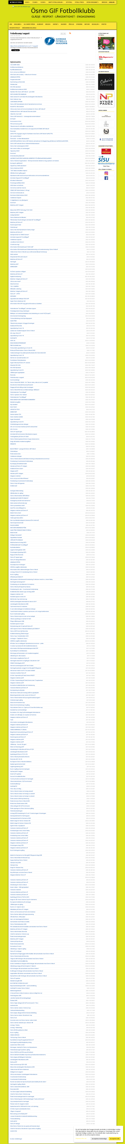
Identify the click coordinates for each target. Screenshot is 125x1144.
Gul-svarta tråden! (15, 136)
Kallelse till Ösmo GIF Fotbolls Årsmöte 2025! (23, 111)
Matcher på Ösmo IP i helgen (18, 929)
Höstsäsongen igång (16, 700)
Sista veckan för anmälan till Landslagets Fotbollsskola (26, 97)
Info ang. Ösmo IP (15, 333)
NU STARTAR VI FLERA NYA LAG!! (19, 983)
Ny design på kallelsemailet (18, 464)
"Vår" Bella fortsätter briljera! (18, 170)
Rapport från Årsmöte (16, 555)
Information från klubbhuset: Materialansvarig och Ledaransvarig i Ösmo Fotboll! (34, 249)
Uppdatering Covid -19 (17, 328)
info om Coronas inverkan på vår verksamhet (23, 427)
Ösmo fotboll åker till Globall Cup (20, 858)
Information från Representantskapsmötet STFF (24, 648)
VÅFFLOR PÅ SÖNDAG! (16, 540)
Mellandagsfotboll (15, 991)
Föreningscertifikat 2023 (17, 183)
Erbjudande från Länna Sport (18, 257)
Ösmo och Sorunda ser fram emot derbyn (22, 912)
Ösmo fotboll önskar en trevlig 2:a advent (22, 793)
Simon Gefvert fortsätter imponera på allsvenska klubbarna (28, 1055)
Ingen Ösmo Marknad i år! (18, 301)
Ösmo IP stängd (15, 1123)
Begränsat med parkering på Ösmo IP (21, 732)
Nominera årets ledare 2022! (19, 195)
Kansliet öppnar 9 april (17, 624)
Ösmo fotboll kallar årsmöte (18, 931)
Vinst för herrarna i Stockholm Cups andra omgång (25, 1128)
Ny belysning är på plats (17, 690)
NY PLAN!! (13, 119)
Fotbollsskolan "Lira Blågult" (18, 397)
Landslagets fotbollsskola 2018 (19, 604)
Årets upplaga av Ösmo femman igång (22, 808)
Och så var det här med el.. (18, 188)
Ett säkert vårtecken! (16, 180)
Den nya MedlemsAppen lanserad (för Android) (24, 520)
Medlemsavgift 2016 (16, 981)
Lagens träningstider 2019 (17, 550)
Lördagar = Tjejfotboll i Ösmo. (19, 638)
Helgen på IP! (14, 471)
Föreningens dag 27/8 (16, 845)
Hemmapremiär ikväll (16, 523)
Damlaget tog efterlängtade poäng (20, 1042)
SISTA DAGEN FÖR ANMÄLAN (18, 94)
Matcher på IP (14, 264)
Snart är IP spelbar (15, 774)
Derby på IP (13, 1062)
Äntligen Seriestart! (16, 535)
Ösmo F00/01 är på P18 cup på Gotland (21, 1052)
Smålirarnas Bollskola (16, 67)
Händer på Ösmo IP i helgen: (18, 466)
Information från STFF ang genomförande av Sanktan (26, 303)
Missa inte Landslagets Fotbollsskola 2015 (22, 1067)
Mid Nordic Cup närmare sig (18, 599)
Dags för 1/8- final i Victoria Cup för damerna (23, 899)
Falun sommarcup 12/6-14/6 (18, 1064)
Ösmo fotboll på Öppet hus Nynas (20, 587)
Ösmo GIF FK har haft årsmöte (19, 631)
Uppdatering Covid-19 (16, 370)
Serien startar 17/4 (15, 414)
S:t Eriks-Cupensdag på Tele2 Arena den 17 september (26, 680)
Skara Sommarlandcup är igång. (20, 705)
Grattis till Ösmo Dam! (16, 468)
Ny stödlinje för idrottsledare (18, 651)
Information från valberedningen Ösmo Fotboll (24, 569)
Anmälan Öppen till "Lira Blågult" (19, 178)
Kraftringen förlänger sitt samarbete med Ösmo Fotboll (26, 971)
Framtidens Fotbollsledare (18, 360)
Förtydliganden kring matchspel (19, 311)
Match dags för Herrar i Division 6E (20, 821)
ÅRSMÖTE (13, 444)
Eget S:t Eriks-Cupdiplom (17, 826)
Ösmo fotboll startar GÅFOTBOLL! (19, 496)
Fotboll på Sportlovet (16, 941)
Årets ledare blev (15, 454)
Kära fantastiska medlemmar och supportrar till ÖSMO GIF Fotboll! (29, 129)
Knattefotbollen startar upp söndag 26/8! (22, 592)
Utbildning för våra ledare (18, 656)
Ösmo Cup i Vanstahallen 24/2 (19, 636)
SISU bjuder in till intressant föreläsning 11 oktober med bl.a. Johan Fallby (31, 579)
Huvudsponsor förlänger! (17, 564)
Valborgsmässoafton (16, 518)
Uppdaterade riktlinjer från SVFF (19, 299)
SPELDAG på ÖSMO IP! (16, 577)
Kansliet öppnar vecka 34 (18, 596)
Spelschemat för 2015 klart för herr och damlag (24, 1106)
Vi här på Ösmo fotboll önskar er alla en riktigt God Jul (26, 993)
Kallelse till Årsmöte (16, 326)
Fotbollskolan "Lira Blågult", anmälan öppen (23, 308)
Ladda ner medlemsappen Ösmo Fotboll (22, 331)
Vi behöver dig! (14, 244)
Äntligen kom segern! (16, 1072)
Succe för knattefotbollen (17, 776)
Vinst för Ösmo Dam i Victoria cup (20, 1094)
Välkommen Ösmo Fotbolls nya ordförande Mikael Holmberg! (28, 252)
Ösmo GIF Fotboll (16, 2)
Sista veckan (14, 254)
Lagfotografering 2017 (16, 766)
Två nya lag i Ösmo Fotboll (18, 1037)
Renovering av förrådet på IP (18, 1114)
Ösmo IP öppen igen (16, 557)
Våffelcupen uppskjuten (17, 372)
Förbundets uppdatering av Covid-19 (21, 348)
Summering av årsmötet (17, 82)
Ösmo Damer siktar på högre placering (22, 914)
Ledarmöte (13, 1131)
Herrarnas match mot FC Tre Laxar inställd (22, 670)
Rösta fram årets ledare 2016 (18, 803)
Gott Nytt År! (13, 786)
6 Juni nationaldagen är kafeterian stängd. (23, 609)
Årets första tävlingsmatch (18, 936)
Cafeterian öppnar (16, 239)
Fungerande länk (15, 79)
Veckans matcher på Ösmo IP (19, 828)
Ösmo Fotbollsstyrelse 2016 (18, 924)
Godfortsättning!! (15, 784)
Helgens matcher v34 (16, 594)
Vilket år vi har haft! (16, 114)
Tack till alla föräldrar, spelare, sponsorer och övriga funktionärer (29, 611)
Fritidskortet (13, 84)
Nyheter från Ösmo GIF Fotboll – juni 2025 (22, 92)
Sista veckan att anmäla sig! (18, 503)
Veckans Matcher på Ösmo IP (19, 688)
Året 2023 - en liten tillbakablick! (19, 138)
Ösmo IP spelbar (15, 978)
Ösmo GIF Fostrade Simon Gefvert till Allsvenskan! (24, 143)
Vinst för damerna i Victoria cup (19, 934)
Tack (11, 720)
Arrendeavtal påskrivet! (17, 156)
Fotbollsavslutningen (16, 811)
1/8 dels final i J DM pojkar (17, 917)
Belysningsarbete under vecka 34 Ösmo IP (23, 695)
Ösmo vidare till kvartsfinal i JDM (19, 1087)
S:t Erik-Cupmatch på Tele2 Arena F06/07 (22, 675)
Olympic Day (14, 865)
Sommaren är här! (15, 121)
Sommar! (13, 153)
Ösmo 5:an (13, 1018)
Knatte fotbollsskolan (55, 2)
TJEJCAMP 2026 (15, 65)
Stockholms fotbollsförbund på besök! (21, 385)
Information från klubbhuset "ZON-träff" (21, 247)
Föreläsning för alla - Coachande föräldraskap (24, 589)
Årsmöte (12, 375)
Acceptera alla (114, 1139)
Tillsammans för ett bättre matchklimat (21, 126)
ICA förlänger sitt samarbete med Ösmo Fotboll (24, 968)
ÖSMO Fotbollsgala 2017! (17, 663)
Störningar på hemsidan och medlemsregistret (24, 653)
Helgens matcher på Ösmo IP (19, 510)
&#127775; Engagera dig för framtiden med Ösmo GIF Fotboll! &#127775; (31, 134)
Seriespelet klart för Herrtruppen (20, 816)
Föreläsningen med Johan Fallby (20, 830)
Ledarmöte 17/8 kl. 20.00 (17, 1045)
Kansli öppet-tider (15, 225)
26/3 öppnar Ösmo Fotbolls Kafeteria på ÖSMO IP (25, 629)
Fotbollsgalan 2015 (15, 995)
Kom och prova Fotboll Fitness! (19, 478)
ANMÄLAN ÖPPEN (15, 77)
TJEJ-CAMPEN (14, 286)
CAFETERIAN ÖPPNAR (16, 102)
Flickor (43, 2)
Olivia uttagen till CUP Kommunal (20, 806)
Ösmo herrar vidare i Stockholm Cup (21, 1015)
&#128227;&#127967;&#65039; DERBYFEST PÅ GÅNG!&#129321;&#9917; (31, 158)
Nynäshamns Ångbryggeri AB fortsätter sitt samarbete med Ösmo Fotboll (32, 954)
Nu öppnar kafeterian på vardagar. (20, 902)
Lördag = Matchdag (16, 1027)
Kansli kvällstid (14, 525)
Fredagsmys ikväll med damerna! (20, 500)
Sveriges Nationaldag (16, 491)
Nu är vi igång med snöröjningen (20, 769)
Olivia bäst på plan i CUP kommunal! (21, 781)
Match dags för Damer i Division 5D (20, 823)
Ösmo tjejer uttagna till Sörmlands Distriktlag (23, 1013)
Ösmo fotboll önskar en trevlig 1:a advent (22, 796)
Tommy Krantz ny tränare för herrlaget (21, 779)
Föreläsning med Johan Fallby (19, 835)
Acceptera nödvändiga (99, 1139)
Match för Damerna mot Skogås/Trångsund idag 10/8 (26, 855)
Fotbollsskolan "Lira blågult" (18, 392)
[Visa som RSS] (70, 33)
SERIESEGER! (13, 267)
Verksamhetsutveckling (17, 1010)
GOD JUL (12, 340)
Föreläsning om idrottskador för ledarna (22, 584)
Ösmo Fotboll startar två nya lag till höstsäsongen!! (25, 697)
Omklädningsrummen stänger (19, 424)
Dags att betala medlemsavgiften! (20, 441)
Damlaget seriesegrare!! (17, 582)
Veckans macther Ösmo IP (18, 673)
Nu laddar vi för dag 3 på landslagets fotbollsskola (25, 712)
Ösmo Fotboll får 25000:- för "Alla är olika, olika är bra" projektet (29, 382)
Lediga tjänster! (14, 215)
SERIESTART (13, 412)
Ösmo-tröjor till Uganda (17, 483)
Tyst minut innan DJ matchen (18, 606)
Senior (27, 2)
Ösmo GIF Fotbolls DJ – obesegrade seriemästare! (25, 116)
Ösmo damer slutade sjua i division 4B (21, 1023)
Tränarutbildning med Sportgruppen (21, 318)
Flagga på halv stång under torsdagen (21, 387)
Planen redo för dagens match (19, 1104)
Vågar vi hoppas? (15, 1111)
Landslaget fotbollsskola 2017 (19, 752)
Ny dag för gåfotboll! (16, 163)
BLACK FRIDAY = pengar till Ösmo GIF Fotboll (23, 449)
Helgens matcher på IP (17, 678)
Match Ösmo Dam (15, 513)
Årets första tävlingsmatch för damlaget (22, 1096)
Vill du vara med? (15, 281)
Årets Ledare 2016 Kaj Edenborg (19, 798)
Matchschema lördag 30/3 (18, 542)
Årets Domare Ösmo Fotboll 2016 (20, 801)
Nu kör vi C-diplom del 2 (17, 907)
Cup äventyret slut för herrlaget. (19, 1101)
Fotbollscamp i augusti (19, 33)
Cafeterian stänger (16, 456)
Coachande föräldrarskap (18, 1077)
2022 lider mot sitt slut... (17, 185)
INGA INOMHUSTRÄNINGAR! (18, 343)
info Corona (13, 429)
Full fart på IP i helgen (16, 771)
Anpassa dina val (81, 1138)
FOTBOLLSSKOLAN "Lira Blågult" (19, 545)
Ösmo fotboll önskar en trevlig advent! (21, 791)
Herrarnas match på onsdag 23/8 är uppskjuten (24, 693)
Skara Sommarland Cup (17, 702)
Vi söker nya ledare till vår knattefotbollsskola (23, 646)
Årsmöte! (13, 131)
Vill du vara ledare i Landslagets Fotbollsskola (23, 1074)
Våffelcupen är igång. (16, 904)
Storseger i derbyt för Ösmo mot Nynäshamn (23, 1047)
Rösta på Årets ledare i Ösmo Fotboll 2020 (22, 350)
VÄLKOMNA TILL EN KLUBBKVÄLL (19, 961)
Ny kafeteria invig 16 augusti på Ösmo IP (22, 1040)
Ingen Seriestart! (15, 419)
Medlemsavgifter (15, 402)
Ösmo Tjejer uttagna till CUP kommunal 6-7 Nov (24, 1003)
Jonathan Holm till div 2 (17, 242)
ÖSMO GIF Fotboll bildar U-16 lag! (19, 190)
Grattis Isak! (13, 486)
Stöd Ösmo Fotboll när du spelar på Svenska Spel (25, 1126)
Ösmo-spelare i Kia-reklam (18, 395)
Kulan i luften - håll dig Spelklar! (19, 887)
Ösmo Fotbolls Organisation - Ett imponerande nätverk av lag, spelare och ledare (34, 161)
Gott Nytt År (13, 338)
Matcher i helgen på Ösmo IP (18, 279)
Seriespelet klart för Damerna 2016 (20, 818)
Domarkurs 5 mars (15, 946)
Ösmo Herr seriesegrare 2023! (19, 146)
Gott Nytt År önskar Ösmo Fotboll (19, 988)
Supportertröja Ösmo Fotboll (18, 860)
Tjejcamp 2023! (14, 151)
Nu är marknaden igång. (17, 614)
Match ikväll (13, 532)
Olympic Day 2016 (15, 862)
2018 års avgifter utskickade (18, 641)
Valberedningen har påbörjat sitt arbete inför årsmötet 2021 (28, 353)
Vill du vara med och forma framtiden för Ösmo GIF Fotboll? (27, 109)
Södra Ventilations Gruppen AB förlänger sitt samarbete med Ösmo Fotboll (32, 963)
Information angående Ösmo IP (19, 658)
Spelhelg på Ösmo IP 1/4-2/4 (19, 754)
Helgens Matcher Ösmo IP (18, 875)
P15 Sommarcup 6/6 (16, 124)
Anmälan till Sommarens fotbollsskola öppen (23, 434)
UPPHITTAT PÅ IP (15, 409)
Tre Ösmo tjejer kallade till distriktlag (21, 1091)
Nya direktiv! (14, 404)
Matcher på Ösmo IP (16, 222)
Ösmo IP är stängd (15, 951)
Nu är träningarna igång (17, 850)
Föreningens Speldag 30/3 (18, 552)
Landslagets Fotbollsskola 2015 (19, 1059)
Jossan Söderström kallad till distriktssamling (23, 1116)
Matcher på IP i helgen (17, 205)
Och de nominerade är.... (17, 193)
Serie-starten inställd (16, 417)
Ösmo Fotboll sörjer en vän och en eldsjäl (22, 616)
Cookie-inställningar (16, 1139)
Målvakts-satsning (15, 289)
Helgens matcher (15, 476)
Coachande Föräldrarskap (18, 1079)
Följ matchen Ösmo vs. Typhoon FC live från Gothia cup (26, 707)
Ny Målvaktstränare (16, 70)
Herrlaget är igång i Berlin (17, 1084)
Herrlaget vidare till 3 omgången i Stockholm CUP (25, 661)
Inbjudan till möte (15, 365)
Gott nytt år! (13, 1121)
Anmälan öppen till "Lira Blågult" (19, 237)
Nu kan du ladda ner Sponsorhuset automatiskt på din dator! (28, 1082)
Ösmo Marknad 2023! (16, 168)
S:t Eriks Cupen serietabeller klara (20, 1109)
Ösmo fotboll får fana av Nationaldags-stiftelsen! (24, 390)
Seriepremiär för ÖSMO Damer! (19, 234)
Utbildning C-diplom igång (18, 949)
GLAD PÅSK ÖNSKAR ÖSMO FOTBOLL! (20, 530)
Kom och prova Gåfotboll (17, 72)
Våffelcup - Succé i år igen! (18, 744)
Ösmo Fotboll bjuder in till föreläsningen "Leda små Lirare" (27, 1099)
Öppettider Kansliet (16, 537)
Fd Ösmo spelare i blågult (18, 271)
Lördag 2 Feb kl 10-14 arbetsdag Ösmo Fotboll (23, 572)
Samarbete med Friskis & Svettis (19, 922)
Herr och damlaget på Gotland (19, 919)
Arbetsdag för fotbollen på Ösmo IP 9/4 (22, 749)
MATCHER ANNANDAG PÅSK (18, 528)
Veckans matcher (15, 890)
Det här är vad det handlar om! (19, 358)
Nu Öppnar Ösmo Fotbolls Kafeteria (20, 761)
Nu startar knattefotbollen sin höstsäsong (22, 685)
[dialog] (98, 1134)
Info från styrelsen (15, 87)
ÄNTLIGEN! (13, 296)
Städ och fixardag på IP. (17, 747)
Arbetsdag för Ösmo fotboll (18, 885)
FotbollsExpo (14, 451)
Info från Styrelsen (15, 367)
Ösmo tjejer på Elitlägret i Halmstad (20, 1057)
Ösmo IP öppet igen (16, 432)
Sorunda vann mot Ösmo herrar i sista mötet (23, 1020)
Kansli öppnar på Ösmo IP (18, 737)
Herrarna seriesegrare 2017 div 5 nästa (21, 665)
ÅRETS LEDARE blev (15, 345)
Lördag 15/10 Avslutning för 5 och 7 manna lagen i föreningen (28, 813)
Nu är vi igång (14, 1032)
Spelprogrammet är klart (17, 764)
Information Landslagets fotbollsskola (21, 722)
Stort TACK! (13, 407)
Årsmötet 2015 (14, 1089)
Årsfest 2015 (13, 1000)
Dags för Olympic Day (16, 867)
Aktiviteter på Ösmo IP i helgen (19, 909)
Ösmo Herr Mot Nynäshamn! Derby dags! (22, 230)
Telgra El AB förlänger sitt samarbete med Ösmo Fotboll (26, 958)
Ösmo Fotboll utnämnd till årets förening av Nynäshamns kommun (29, 459)
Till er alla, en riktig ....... (16, 789)
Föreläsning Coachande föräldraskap (21, 461)
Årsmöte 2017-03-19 (16, 759)
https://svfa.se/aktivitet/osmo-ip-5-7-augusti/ (24, 46)
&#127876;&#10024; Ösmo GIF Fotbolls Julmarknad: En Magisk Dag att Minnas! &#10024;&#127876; (39, 141)
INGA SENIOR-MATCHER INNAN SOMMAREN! (22, 399)
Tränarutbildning (15, 1119)
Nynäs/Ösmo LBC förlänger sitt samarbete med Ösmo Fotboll (28, 976)
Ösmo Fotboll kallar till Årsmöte (19, 956)
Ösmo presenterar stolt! (17, 505)
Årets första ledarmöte (17, 944)
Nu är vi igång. (14, 574)
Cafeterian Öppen (15, 198)
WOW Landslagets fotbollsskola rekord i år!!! (23, 601)
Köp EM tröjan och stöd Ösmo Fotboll (21, 872)
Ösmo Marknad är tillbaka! (18, 217)
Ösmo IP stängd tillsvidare (18, 560)
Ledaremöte (14, 1005)
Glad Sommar (14, 284)
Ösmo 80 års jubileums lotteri (19, 1030)
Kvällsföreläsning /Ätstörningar (19, 633)
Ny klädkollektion (15, 547)
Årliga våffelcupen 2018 (17, 621)
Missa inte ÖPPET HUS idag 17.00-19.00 (21, 210)
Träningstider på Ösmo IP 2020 (19, 436)
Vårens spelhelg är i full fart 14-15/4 (20, 619)
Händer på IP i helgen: (16, 473)
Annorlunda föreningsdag (18, 316)
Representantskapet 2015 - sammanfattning (23, 986)
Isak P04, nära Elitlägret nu (18, 508)
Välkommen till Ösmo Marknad (19, 1069)
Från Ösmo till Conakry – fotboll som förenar (23, 74)
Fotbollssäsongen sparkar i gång (20, 1050)
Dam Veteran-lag (15, 99)
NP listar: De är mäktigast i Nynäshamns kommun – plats (26, 643)
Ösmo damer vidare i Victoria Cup (20, 1008)
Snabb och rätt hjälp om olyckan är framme (23, 715)
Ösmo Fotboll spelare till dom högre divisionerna (24, 439)
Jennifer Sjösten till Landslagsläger (20, 998)
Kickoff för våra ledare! (17, 106)
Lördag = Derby (14, 1025)
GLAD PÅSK (13, 321)
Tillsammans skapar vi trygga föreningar (22, 323)
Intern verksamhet (92, 2)
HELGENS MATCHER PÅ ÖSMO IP (19, 498)
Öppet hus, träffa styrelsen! (18, 166)
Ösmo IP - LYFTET (15, 294)
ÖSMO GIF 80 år (14, 1035)
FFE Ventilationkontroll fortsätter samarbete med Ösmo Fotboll (28, 926)
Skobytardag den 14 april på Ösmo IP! (21, 626)
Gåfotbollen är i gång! (16, 493)
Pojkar (35, 2)
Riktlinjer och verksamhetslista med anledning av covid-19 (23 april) (30, 313)
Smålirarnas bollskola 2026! (18, 89)
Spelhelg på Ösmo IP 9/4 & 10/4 (19, 897)
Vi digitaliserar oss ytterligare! (19, 200)
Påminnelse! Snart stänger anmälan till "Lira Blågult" (25, 220)
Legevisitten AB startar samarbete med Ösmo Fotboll (26, 973)
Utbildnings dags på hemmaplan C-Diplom (23, 966)
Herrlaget (13, 262)
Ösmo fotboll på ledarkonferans (19, 757)
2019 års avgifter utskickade (18, 567)
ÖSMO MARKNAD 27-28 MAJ (18, 729)
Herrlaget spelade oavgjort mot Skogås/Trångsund (25, 668)
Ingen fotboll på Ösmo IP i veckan (20, 363)
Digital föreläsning (15, 276)
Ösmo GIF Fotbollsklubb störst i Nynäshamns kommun (26, 104)
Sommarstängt (14, 380)
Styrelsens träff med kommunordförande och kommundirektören (29, 175)
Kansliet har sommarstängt (18, 710)
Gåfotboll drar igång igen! (18, 173)
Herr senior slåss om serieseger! (20, 148)
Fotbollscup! (14, 227)
